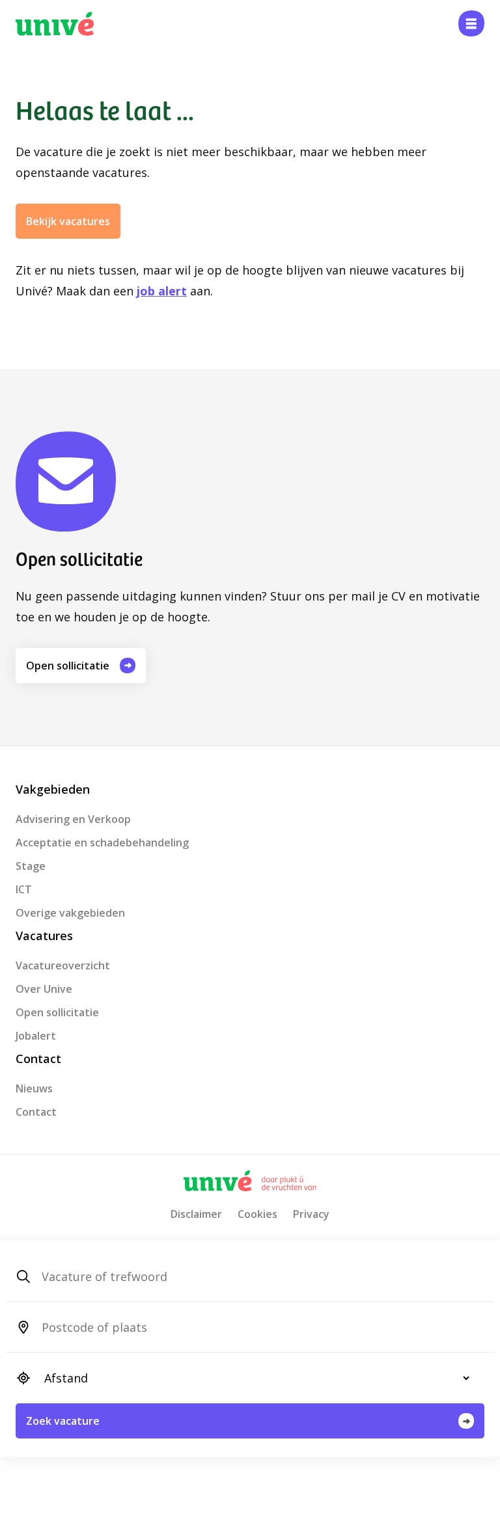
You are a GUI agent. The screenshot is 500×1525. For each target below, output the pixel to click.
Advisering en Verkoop (73, 819)
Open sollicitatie (67, 665)
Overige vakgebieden (70, 913)
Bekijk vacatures (68, 221)
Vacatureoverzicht (63, 965)
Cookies (257, 1214)
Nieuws (34, 1088)
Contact (36, 1112)
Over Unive (44, 989)
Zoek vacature (63, 1421)
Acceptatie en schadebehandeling (102, 842)
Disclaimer (196, 1214)
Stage (31, 866)
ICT (24, 889)
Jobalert (36, 1036)
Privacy (311, 1214)
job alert (162, 291)
